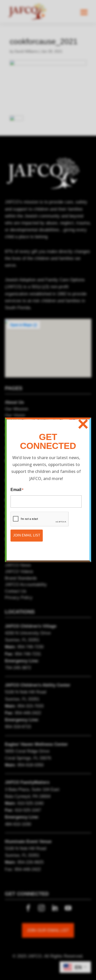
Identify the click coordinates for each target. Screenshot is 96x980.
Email (16, 489)
